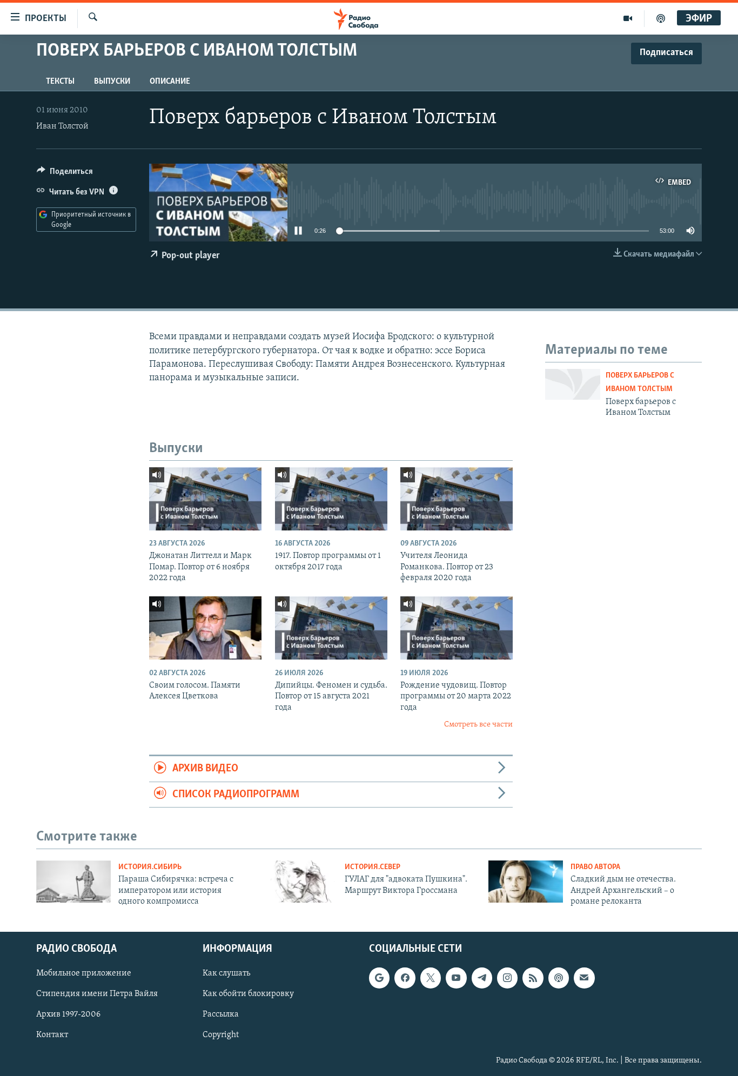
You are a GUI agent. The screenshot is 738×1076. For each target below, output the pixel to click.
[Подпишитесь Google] (379, 978)
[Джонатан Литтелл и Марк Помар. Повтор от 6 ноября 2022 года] (205, 498)
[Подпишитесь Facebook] (404, 978)
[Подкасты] (558, 978)
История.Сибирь (150, 867)
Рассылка (221, 1015)
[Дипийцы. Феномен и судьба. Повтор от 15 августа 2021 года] (331, 628)
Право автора (595, 867)
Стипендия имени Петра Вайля (97, 994)
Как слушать (226, 974)
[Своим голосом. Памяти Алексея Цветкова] (205, 628)
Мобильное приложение (83, 974)
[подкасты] (661, 18)
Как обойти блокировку (248, 994)
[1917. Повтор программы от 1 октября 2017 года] (331, 498)
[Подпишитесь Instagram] (507, 978)
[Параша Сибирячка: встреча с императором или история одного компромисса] (73, 881)
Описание (170, 81)
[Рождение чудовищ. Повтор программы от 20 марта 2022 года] (456, 628)
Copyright (221, 1035)
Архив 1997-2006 (68, 1015)
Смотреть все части (478, 725)
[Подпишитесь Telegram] (482, 978)
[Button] (65, 174)
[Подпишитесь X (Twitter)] (430, 978)
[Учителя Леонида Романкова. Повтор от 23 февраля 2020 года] (456, 498)
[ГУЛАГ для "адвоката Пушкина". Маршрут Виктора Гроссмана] (300, 881)
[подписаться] (584, 978)
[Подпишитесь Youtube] (456, 978)
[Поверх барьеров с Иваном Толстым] (572, 384)
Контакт (52, 1035)
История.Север (372, 867)
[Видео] (628, 18)
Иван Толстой (62, 126)
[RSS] (532, 978)
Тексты (60, 81)
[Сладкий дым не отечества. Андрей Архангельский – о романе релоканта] (525, 881)
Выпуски (112, 81)
